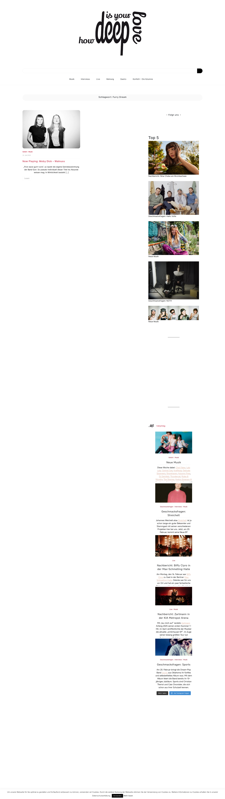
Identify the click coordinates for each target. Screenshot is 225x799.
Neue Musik (153, 256)
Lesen (26, 178)
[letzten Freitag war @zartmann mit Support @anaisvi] (173, 612)
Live (98, 79)
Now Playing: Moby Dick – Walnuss (43, 161)
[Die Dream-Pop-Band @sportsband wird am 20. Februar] (173, 664)
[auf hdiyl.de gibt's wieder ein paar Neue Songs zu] (173, 457)
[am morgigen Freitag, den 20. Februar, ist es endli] (173, 508)
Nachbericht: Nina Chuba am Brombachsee (167, 176)
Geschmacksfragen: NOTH (160, 301)
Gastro (123, 79)
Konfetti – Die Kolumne (143, 79)
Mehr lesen (128, 796)
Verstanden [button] (117, 796)
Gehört (24, 152)
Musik (71, 79)
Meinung (110, 79)
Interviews (85, 79)
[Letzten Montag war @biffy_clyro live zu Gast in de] (173, 560)
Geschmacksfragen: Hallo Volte (162, 216)
